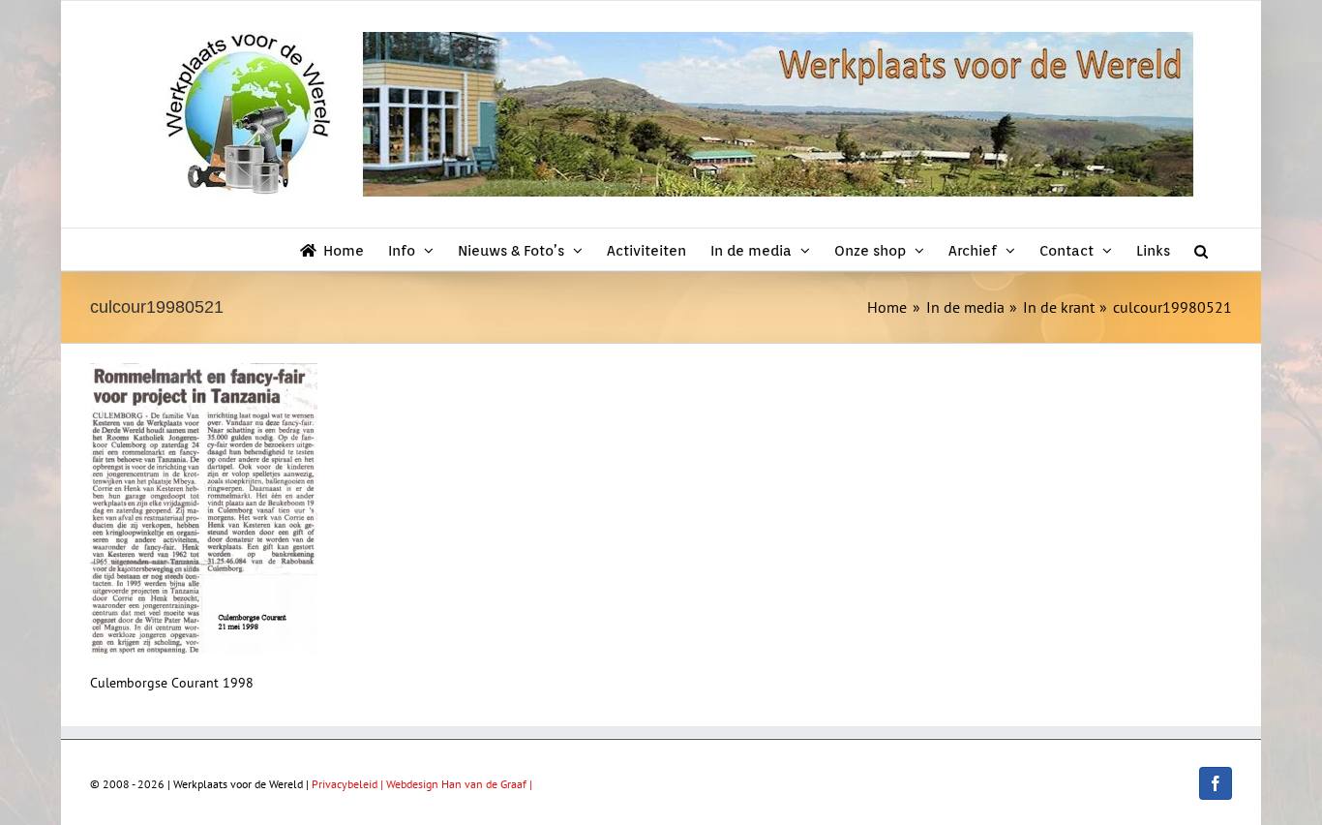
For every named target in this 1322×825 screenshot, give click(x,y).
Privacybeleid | (349, 784)
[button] (1201, 249)
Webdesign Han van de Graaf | (459, 784)
